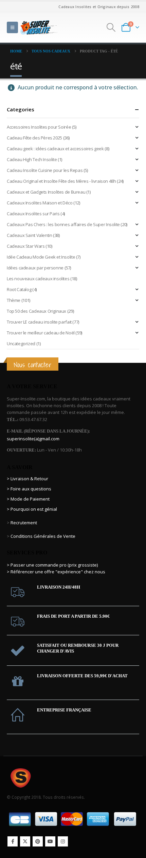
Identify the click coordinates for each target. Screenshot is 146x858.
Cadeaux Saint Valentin (29, 235)
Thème (13, 300)
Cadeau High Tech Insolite (32, 159)
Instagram (63, 841)
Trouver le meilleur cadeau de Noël (41, 333)
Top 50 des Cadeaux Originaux (36, 311)
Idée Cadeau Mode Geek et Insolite (41, 257)
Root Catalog (19, 289)
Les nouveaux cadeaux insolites (38, 279)
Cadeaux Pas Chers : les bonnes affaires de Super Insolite (63, 224)
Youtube (50, 841)
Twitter (25, 841)
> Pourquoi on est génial (32, 509)
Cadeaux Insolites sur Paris (33, 214)
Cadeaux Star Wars (25, 246)
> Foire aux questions (29, 489)
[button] (12, 27)
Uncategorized (21, 343)
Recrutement (24, 523)
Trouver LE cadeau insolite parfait (39, 322)
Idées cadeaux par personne (35, 268)
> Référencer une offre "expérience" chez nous (56, 572)
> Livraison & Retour (27, 479)
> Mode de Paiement (28, 499)
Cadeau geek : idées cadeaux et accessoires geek (55, 149)
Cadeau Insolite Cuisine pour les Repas (45, 170)
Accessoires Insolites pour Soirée (39, 127)
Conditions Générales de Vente (42, 536)
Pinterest (38, 841)
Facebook (12, 841)
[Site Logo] (39, 27)
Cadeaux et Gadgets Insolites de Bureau (46, 192)
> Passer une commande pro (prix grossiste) (52, 565)
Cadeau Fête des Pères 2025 (34, 138)
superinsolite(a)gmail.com (33, 439)
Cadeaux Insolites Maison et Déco (40, 203)
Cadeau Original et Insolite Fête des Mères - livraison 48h (61, 181)
